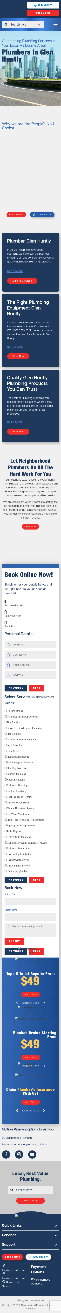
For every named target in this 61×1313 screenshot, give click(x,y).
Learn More (30, 994)
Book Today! (16, 214)
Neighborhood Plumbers (10, 1284)
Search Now (30, 1200)
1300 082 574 (45, 5)
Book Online (43, 13)
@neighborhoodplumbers (13, 1270)
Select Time (11, 910)
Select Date (11, 894)
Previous (15, 688)
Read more (15, 271)
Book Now (18, 356)
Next (36, 688)
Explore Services (22, 280)
